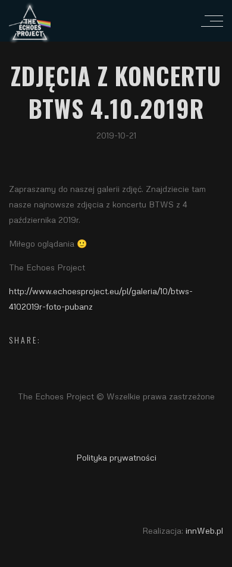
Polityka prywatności (116, 457)
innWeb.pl (204, 530)
